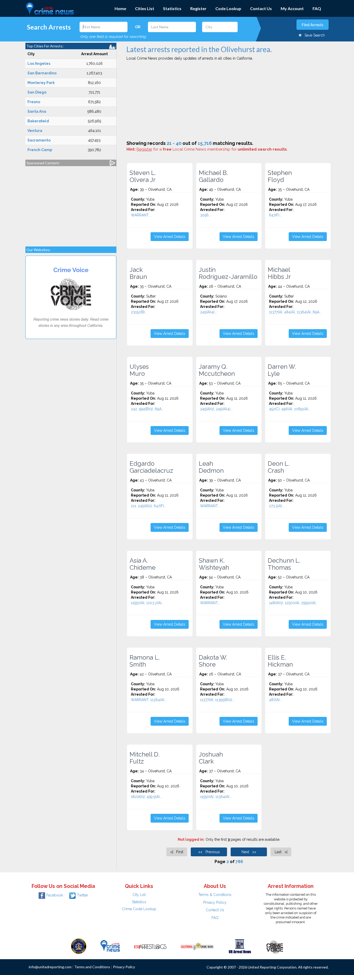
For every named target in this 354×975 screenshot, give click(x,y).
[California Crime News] (197, 946)
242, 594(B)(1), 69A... (147, 409)
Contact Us (261, 8)
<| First (176, 852)
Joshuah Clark (211, 758)
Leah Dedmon (211, 467)
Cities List (144, 8)
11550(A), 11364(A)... (216, 797)
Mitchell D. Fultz (145, 758)
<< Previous (209, 852)
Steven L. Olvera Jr (143, 176)
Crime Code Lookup (139, 909)
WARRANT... (141, 215)
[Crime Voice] (274, 946)
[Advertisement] (70, 203)
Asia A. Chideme (142, 564)
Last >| (281, 852)
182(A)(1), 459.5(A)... (146, 797)
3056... (205, 215)
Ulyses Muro (139, 370)
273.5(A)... (276, 506)
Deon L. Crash (278, 467)
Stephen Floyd (280, 176)
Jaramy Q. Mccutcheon (217, 370)
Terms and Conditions (92, 967)
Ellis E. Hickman (280, 661)
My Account (292, 8)
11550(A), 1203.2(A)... (147, 603)
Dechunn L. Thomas (284, 564)
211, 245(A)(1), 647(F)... (148, 506)
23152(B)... (139, 312)
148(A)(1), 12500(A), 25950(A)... (293, 603)
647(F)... (275, 215)
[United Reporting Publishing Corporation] (79, 946)
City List (139, 895)
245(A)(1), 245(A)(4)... (216, 409)
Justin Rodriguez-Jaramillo (228, 273)
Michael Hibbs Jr (279, 273)
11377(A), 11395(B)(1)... (217, 700)
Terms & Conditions (214, 895)
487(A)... (275, 700)
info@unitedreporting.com (50, 967)
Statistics (172, 8)
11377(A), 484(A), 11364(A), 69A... (295, 312)
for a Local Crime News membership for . (212, 149)
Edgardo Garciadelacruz (151, 467)
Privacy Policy (214, 902)
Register (198, 8)
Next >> (249, 852)
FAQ (317, 8)
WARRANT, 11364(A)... (149, 700)
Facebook (54, 895)
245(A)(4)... (208, 312)
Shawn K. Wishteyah (214, 564)
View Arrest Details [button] (169, 237)
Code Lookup (228, 8)
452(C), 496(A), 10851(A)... (289, 409)
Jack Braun (138, 273)
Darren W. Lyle (282, 370)
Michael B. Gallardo (213, 176)
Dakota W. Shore (213, 661)
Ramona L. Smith (145, 661)
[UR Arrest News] (240, 946)
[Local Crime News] (110, 946)
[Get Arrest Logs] (150, 946)
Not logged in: (191, 839)
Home (120, 8)
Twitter (82, 895)
